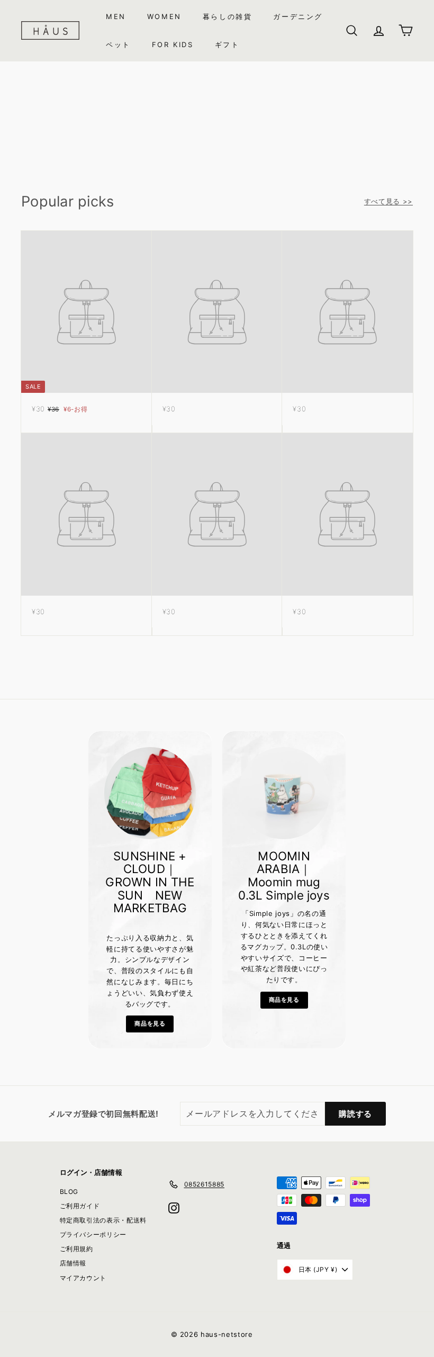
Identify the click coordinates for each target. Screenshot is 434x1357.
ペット (118, 44)
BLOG (69, 1192)
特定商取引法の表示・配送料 (103, 1220)
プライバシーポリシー (93, 1234)
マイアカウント (83, 1278)
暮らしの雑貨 (227, 16)
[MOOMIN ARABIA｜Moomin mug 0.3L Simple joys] (284, 793)
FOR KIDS (173, 44)
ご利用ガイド (80, 1206)
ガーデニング (298, 16)
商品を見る (149, 1023)
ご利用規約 (76, 1249)
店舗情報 (73, 1263)
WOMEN (164, 16)
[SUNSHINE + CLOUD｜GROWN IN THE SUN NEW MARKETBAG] (150, 793)
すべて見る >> (388, 201)
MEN (116, 16)
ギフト (227, 44)
